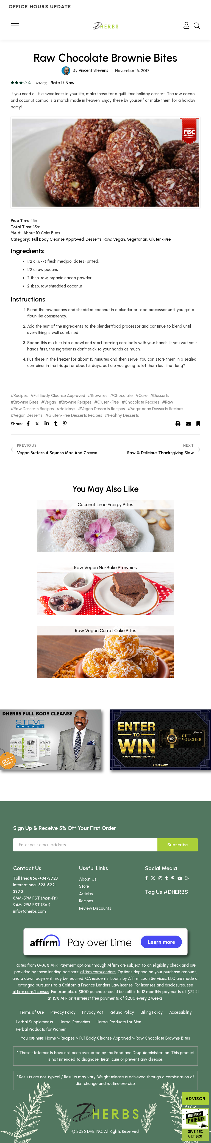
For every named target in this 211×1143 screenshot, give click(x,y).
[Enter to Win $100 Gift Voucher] (160, 739)
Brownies (99, 395)
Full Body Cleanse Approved (58, 239)
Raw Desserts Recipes (34, 409)
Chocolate (123, 395)
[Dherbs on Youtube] (179, 878)
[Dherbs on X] (153, 878)
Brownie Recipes (76, 402)
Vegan (119, 239)
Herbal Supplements (34, 1021)
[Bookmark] (198, 424)
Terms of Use (31, 1012)
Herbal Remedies (75, 1021)
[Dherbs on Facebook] (146, 878)
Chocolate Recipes (142, 402)
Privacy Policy (63, 1012)
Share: (17, 423)
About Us (87, 879)
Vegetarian (137, 239)
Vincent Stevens (93, 70)
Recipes (21, 395)
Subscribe (177, 844)
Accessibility (180, 1012)
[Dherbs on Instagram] (160, 878)
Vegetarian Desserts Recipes (157, 409)
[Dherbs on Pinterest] (172, 878)
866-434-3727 (44, 878)
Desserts (94, 239)
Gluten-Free (160, 239)
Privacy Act (92, 1012)
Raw (107, 239)
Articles (86, 893)
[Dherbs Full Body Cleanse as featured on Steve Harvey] (50, 739)
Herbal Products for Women (41, 1029)
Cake (143, 395)
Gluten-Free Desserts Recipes (75, 415)
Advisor (195, 1098)
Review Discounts (95, 908)
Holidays (67, 409)
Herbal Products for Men (119, 1021)
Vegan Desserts (28, 415)
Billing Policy (152, 1012)
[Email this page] (188, 424)
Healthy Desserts (123, 415)
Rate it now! (63, 82)
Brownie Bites (26, 402)
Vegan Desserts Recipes (103, 409)
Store (84, 886)
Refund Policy (122, 1012)
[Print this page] (178, 424)
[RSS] (187, 878)
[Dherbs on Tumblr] (166, 878)
